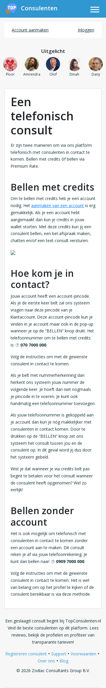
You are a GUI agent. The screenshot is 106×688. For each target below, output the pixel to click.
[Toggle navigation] (95, 10)
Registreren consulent (26, 654)
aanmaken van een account (57, 205)
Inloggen (86, 30)
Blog (63, 661)
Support (58, 654)
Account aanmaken (30, 30)
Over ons (46, 661)
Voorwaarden (83, 654)
